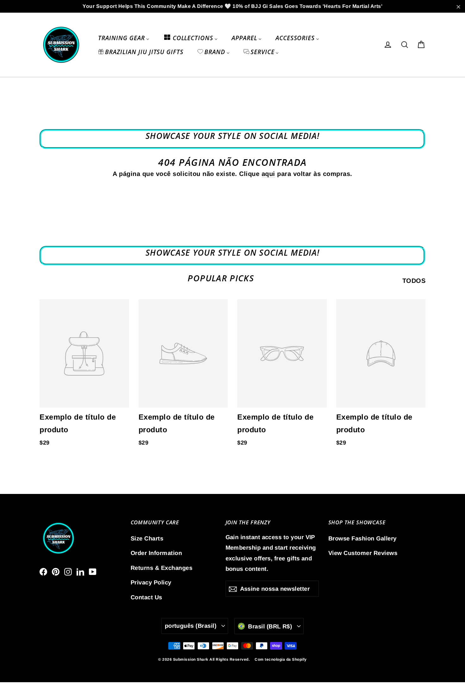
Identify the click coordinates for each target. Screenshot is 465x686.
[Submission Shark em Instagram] (68, 571)
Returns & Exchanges (162, 567)
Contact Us (146, 597)
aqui (268, 173)
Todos (414, 280)
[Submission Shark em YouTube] (92, 571)
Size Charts (147, 538)
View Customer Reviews (363, 553)
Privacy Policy (151, 582)
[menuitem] (123, 38)
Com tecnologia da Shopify (281, 659)
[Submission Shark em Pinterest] (55, 571)
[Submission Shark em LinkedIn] (80, 571)
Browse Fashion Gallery (362, 538)
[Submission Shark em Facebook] (43, 571)
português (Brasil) (190, 625)
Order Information (156, 553)
